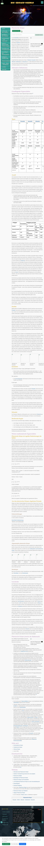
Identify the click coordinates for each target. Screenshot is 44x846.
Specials (4, 69)
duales (16, 272)
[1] (20, 767)
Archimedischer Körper (18, 745)
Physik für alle (5, 824)
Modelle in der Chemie (5, 35)
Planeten (27, 628)
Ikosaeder (25, 61)
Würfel (18, 799)
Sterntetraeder (25, 573)
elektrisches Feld (24, 651)
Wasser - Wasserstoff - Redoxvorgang (5, 45)
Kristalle (15, 705)
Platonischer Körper (16, 30)
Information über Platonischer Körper (21, 771)
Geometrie (16, 37)
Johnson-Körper (17, 749)
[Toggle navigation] (42, 2)
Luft (19, 602)
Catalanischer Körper (18, 747)
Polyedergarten (17, 783)
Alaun (36, 717)
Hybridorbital (16, 702)
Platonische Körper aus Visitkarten (21, 790)
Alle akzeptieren (6, 843)
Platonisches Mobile (18, 775)
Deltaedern (39, 414)
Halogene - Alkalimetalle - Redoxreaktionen (6, 59)
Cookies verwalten (6, 811)
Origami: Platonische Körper (19, 792)
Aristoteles (20, 606)
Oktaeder (13, 61)
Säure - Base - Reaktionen (5, 64)
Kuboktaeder (25, 725)
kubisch (18, 727)
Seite (14, 816)
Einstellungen (22, 843)
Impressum (4, 814)
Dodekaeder (18, 61)
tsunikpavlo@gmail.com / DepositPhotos (38, 5)
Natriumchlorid (30, 717)
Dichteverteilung (28, 660)
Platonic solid (24, 794)
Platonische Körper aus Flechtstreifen (21, 779)
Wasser (39, 602)
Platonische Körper (23, 787)
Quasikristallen (23, 707)
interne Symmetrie (35, 721)
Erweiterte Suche (39, 34)
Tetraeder (22, 121)
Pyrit (23, 710)
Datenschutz (4, 816)
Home (3, 28)
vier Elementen (21, 601)
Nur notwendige (14, 843)
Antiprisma (23, 260)
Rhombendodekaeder (18, 725)
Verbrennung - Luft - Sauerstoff (5, 40)
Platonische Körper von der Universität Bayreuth (27, 781)
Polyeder (18, 42)
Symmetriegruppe (18, 378)
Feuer (39, 601)
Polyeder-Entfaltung (18, 785)
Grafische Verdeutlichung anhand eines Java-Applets (24, 773)
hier (28, 816)
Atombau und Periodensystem (6, 49)
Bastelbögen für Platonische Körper (21, 777)
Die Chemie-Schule (22, 2)
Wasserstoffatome (25, 701)
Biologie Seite (5, 822)
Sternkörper (16, 573)
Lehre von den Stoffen (5, 31)
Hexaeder (30, 121)
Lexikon (4, 67)
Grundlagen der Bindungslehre (5, 53)
